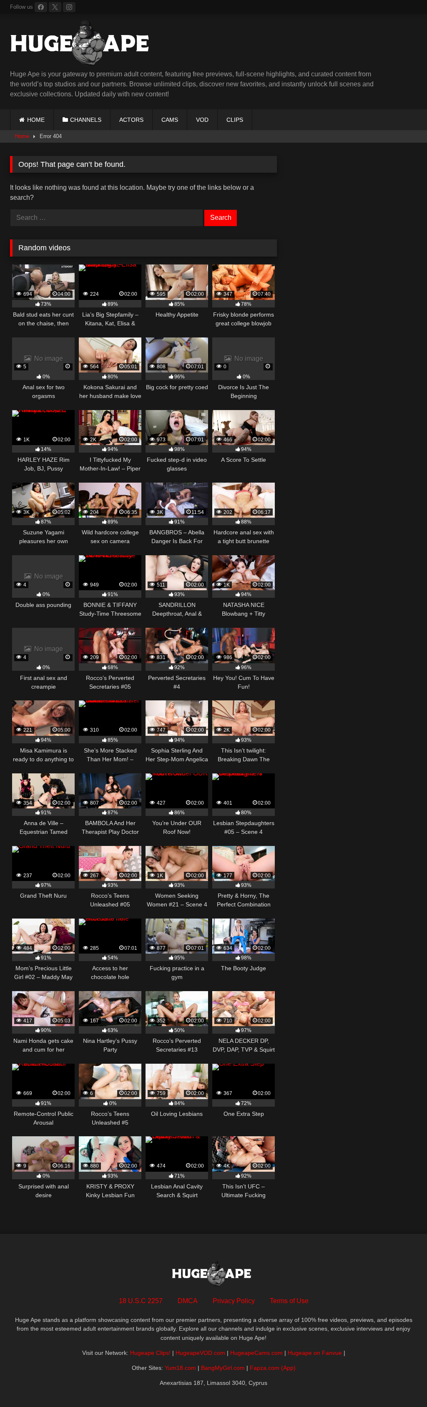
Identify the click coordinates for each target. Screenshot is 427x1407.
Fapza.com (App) (273, 1367)
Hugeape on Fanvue (315, 1352)
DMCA (188, 1300)
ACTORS (131, 119)
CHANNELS (85, 119)
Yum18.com (180, 1367)
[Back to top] (401, 1382)
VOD (202, 119)
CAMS (169, 119)
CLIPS (234, 119)
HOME (36, 119)
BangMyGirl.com (223, 1367)
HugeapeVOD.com (200, 1352)
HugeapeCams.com (256, 1352)
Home (22, 136)
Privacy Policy (234, 1300)
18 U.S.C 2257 (141, 1300)
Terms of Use (289, 1300)
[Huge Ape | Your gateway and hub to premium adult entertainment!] (175, 44)
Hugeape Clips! (150, 1352)
